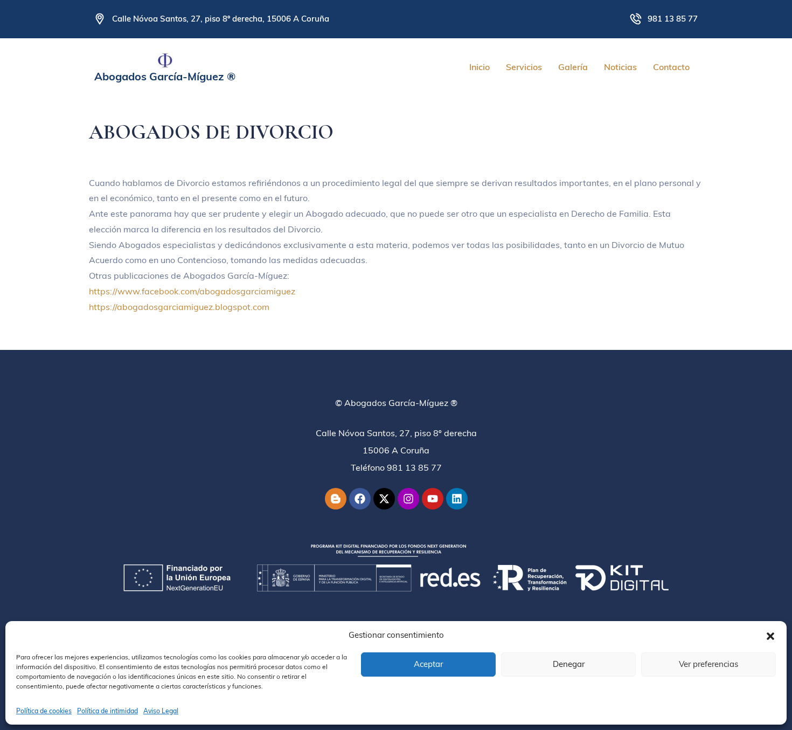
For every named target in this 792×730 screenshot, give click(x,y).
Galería (573, 66)
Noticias (620, 66)
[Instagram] (408, 498)
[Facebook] (360, 498)
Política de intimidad (107, 711)
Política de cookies (44, 711)
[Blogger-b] (335, 498)
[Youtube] (432, 498)
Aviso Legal (160, 711)
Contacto (671, 66)
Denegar (569, 664)
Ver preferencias (708, 664)
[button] (770, 635)
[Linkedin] (457, 498)
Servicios (524, 66)
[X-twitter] (384, 498)
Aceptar (428, 664)
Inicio (479, 66)
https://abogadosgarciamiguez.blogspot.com (179, 306)
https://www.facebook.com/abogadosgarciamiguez (192, 291)
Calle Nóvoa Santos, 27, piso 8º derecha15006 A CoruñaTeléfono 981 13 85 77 (396, 450)
